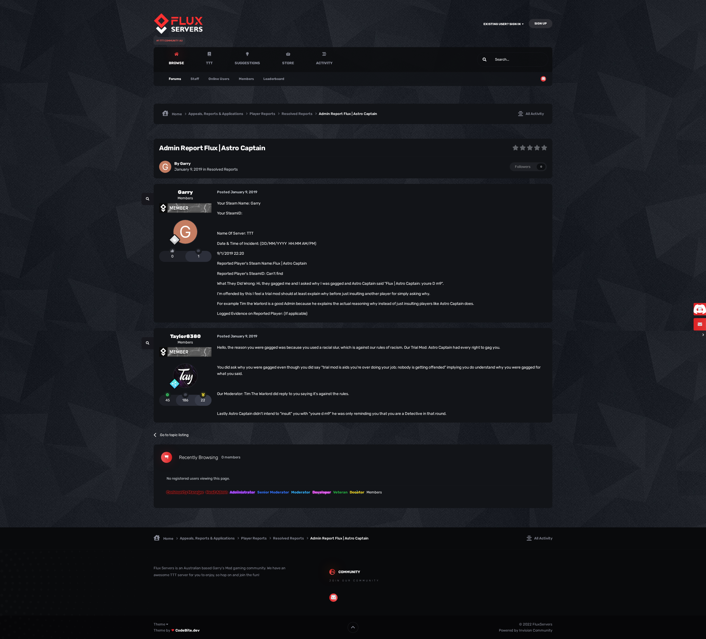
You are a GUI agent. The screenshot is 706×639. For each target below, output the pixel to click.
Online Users (218, 79)
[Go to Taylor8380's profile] (185, 375)
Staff (195, 79)
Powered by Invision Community (525, 630)
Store (288, 63)
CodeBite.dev (187, 630)
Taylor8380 (185, 336)
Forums (175, 79)
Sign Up (540, 23)
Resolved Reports (222, 169)
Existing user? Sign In (502, 24)
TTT (209, 63)
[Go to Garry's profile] (165, 167)
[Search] (484, 59)
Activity (324, 63)
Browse (176, 63)
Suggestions (247, 63)
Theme (160, 624)
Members (246, 79)
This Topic (533, 59)
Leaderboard (273, 79)
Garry (185, 163)
